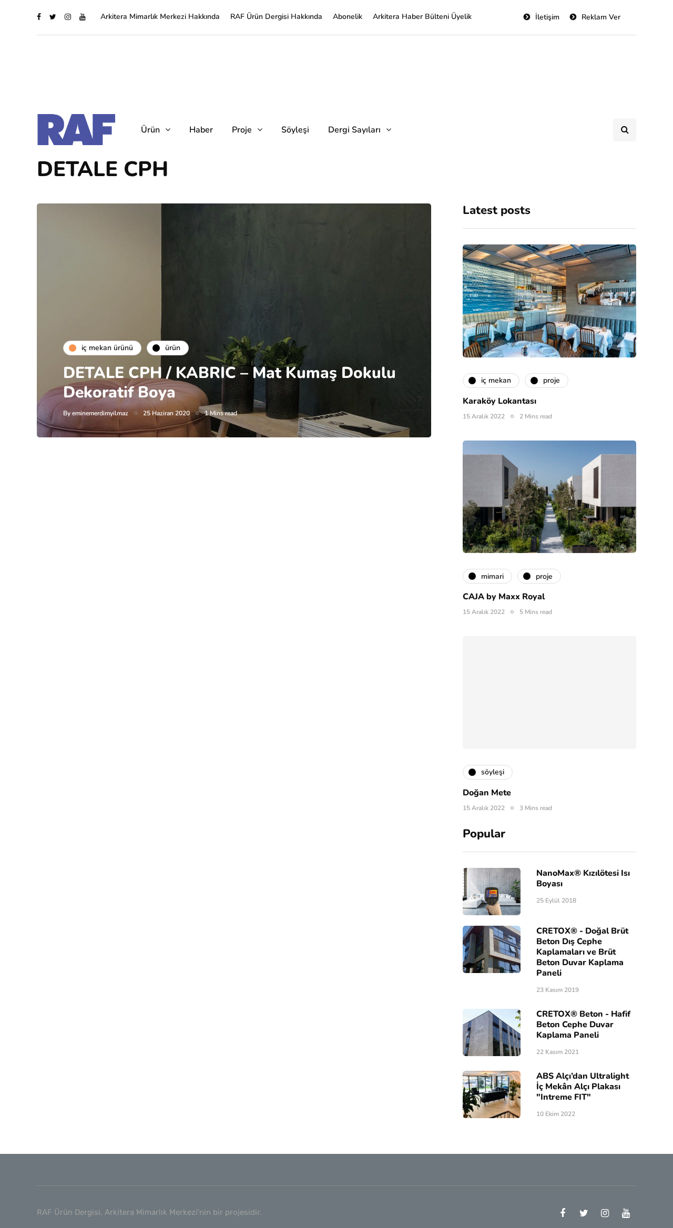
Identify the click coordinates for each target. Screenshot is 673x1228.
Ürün (150, 130)
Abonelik (347, 17)
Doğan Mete (487, 793)
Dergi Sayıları (354, 130)
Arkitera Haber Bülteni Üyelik (422, 17)
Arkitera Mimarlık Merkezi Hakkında (160, 17)
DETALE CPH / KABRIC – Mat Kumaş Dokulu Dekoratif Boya (229, 383)
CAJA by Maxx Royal (504, 596)
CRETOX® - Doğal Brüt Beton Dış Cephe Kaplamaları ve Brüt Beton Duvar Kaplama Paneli (582, 952)
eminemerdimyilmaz (100, 413)
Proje (242, 130)
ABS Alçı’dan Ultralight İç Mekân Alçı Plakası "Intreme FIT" (582, 1086)
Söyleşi (295, 130)
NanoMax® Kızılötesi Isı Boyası (583, 878)
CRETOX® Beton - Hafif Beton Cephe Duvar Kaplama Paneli (583, 1024)
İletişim (547, 17)
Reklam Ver (601, 17)
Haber (201, 130)
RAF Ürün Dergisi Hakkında (276, 17)
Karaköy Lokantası (499, 401)
